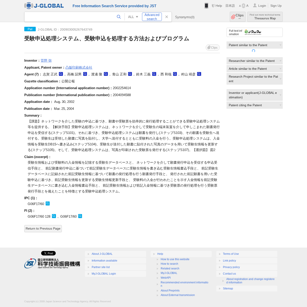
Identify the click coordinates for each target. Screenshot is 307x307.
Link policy (229, 260)
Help (219, 5)
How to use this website (175, 259)
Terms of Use (231, 253)
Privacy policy (231, 267)
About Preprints (170, 290)
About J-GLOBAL (102, 253)
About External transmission (178, 295)
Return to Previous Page (43, 228)
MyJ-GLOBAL (169, 273)
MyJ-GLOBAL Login (104, 273)
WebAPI (166, 277)
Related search (170, 268)
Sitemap (228, 288)
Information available (104, 260)
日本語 (230, 5)
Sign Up (276, 5)
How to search (169, 263)
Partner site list (101, 267)
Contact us (229, 273)
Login (262, 5)
